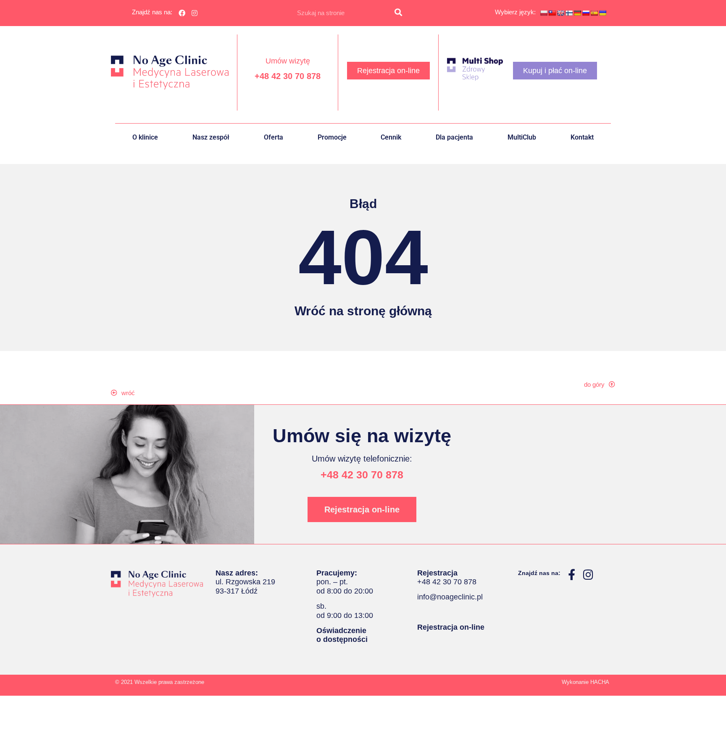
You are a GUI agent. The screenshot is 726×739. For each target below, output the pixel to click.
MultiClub (522, 137)
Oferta (273, 137)
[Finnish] (569, 13)
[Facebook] (181, 13)
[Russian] (585, 13)
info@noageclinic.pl (450, 597)
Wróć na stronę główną (363, 311)
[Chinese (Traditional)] (552, 13)
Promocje (332, 137)
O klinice (145, 137)
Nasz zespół (210, 137)
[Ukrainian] (602, 13)
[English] (560, 13)
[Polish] (543, 13)
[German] (577, 13)
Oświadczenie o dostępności (342, 635)
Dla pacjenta (454, 137)
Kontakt (582, 137)
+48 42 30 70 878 (288, 76)
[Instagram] (194, 13)
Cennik (391, 137)
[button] (127, 392)
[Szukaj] (398, 13)
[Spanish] (594, 13)
